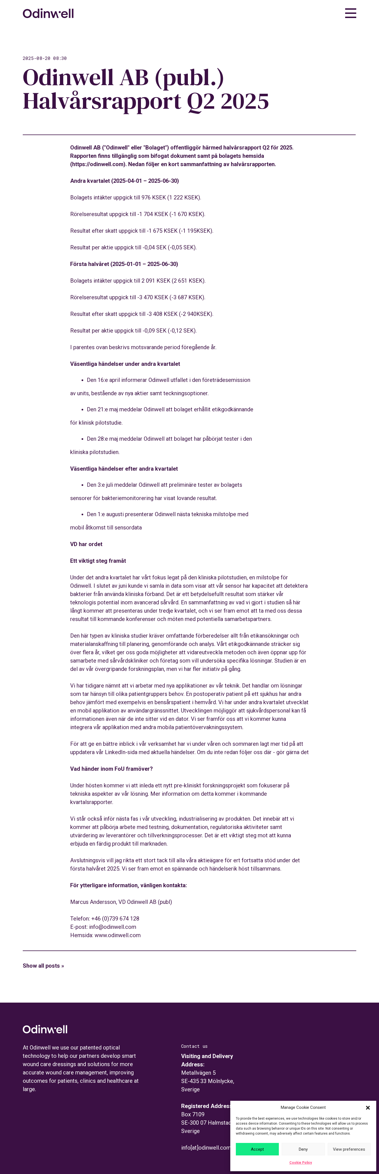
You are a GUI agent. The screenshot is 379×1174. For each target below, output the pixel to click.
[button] (368, 1107)
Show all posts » (43, 965)
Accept (257, 1149)
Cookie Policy (300, 1163)
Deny (303, 1149)
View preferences (349, 1149)
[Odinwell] (48, 16)
